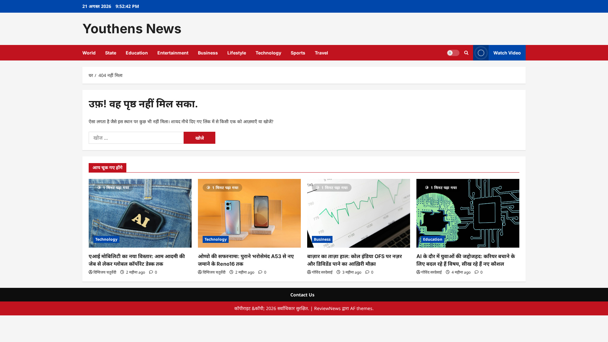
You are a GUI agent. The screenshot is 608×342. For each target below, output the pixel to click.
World (89, 52)
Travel (321, 52)
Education (137, 52)
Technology (268, 52)
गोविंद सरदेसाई (322, 272)
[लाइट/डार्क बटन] (453, 52)
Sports (298, 52)
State (110, 52)
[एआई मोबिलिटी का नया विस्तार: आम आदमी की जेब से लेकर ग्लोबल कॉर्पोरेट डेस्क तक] (140, 213)
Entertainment (172, 52)
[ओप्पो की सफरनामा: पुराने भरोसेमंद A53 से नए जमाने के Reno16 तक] (249, 213)
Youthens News (131, 28)
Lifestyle (236, 52)
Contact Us (302, 295)
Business (208, 52)
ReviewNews (327, 308)
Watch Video (507, 52)
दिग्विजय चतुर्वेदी (104, 272)
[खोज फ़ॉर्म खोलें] (466, 53)
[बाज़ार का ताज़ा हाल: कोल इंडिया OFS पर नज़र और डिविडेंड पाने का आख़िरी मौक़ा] (358, 213)
